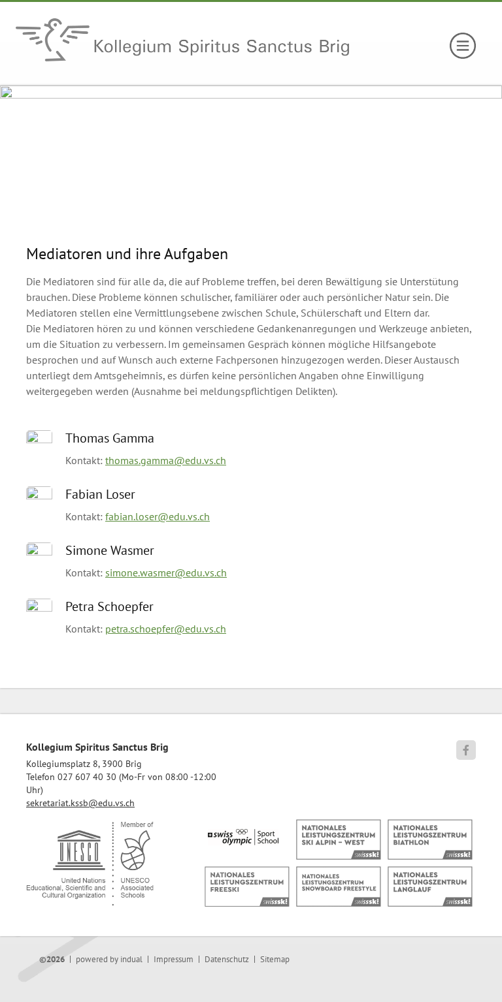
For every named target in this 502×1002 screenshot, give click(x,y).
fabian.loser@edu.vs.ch (157, 516)
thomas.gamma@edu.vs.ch (165, 460)
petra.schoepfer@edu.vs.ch (165, 628)
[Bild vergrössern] (45, 439)
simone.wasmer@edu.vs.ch (166, 572)
